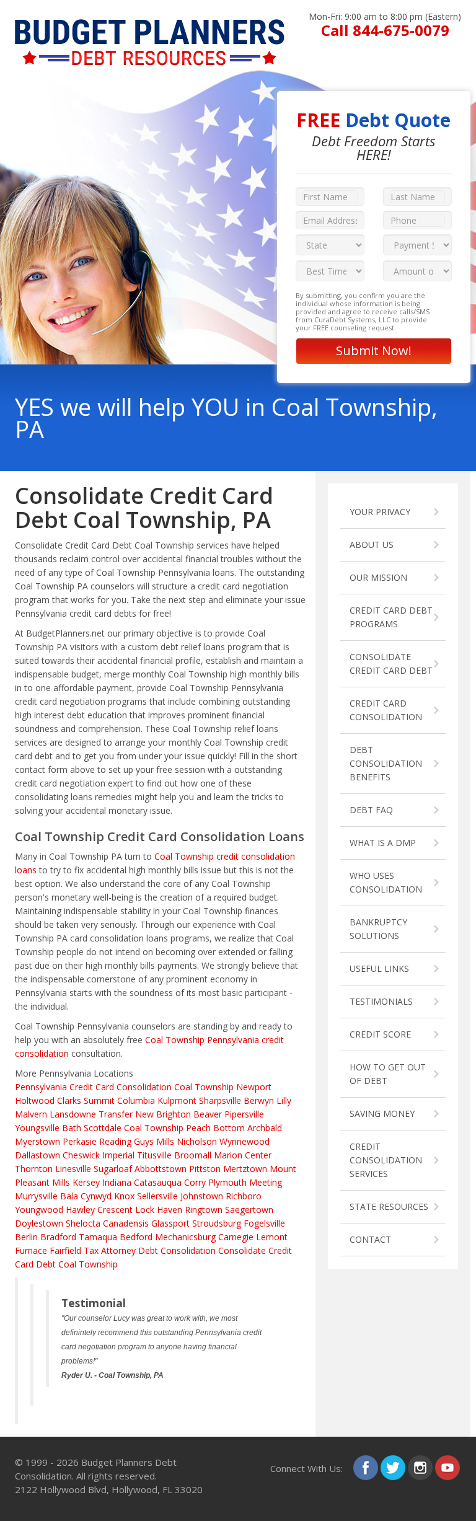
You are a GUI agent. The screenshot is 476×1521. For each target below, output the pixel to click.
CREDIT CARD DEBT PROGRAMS (391, 617)
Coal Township (153, 1128)
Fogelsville (264, 1223)
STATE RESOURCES (389, 1206)
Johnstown (201, 1196)
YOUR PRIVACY (380, 512)
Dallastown (37, 1155)
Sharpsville (220, 1100)
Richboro (244, 1196)
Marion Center (242, 1155)
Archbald (264, 1128)
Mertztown (245, 1169)
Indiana (116, 1182)
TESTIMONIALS (381, 1001)
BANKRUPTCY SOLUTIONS (378, 928)
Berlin (26, 1237)
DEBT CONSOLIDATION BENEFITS (386, 763)
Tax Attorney (110, 1250)
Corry (195, 1182)
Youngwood (39, 1209)
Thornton (34, 1169)
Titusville (154, 1155)
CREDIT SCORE (380, 1034)
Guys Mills (154, 1141)
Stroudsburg (216, 1223)
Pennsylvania (41, 1087)
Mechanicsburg (185, 1237)
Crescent (115, 1209)
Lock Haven (158, 1209)
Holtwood (35, 1100)
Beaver (207, 1114)
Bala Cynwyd (86, 1196)
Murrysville (36, 1196)
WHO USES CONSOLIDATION (386, 882)
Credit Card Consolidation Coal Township (151, 1087)
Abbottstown (160, 1169)
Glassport (170, 1223)
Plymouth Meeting (245, 1182)
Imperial (118, 1155)
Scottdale (102, 1128)
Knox (124, 1196)
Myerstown (37, 1141)
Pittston (205, 1169)
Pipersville (244, 1114)
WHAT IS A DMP (383, 843)
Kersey (86, 1182)
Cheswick (81, 1155)
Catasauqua (158, 1182)
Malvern (31, 1114)
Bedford (136, 1237)
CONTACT (370, 1239)
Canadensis (126, 1223)
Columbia (136, 1100)
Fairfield (65, 1250)
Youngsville (37, 1128)
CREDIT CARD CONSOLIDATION (386, 710)
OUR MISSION (378, 577)
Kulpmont (176, 1100)
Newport (253, 1087)
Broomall (192, 1155)
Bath (71, 1128)
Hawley (80, 1209)
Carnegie (235, 1237)
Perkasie (80, 1141)
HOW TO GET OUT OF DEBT (388, 1074)
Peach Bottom (215, 1128)
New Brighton (163, 1114)
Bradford (58, 1237)
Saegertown (249, 1209)
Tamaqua (98, 1237)
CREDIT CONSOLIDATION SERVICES (386, 1159)
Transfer (116, 1114)
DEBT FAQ (371, 810)
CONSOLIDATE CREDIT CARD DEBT (391, 663)
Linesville (73, 1169)
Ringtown (204, 1209)
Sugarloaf (113, 1169)
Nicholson (197, 1141)
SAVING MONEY (382, 1113)
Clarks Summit (86, 1100)
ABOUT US (372, 544)
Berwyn (259, 1100)
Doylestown (39, 1223)
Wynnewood (244, 1141)
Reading (115, 1141)
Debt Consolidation (177, 1250)
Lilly (283, 1100)
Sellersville (157, 1196)
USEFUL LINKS (379, 968)
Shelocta (83, 1223)
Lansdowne (73, 1114)
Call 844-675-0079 (385, 30)
